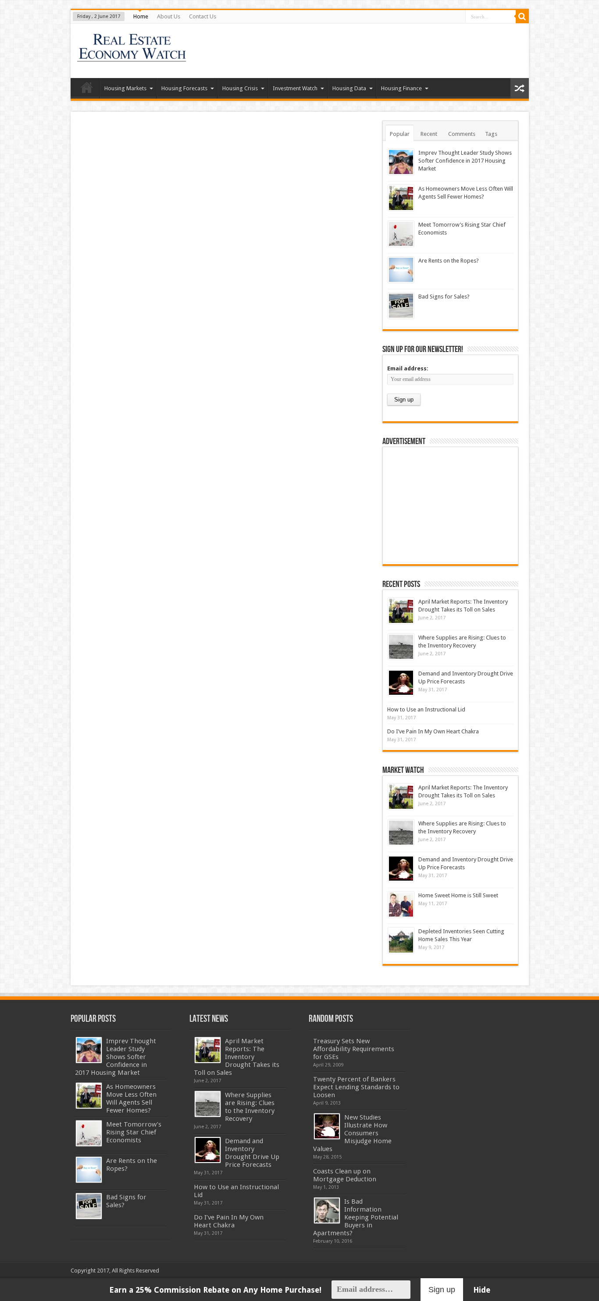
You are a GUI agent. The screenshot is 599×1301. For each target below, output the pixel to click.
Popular (400, 134)
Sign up (441, 1289)
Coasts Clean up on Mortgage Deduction (344, 1175)
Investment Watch (295, 88)
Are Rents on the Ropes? (448, 260)
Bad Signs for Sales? (444, 296)
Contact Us (202, 16)
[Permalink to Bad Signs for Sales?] (401, 306)
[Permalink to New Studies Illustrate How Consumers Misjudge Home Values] (327, 1126)
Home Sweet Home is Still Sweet (458, 895)
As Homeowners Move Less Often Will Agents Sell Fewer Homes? (131, 1098)
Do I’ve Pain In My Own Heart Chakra (433, 731)
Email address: (407, 368)
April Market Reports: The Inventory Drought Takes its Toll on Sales (236, 1057)
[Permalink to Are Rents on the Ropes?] (401, 270)
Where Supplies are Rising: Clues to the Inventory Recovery (250, 1107)
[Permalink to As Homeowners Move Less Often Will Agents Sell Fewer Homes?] (401, 198)
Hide (481, 1289)
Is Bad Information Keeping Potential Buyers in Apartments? (355, 1217)
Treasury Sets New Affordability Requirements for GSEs (353, 1049)
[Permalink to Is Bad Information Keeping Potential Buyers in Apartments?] (327, 1210)
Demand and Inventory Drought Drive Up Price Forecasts (252, 1153)
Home (140, 16)
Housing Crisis (240, 88)
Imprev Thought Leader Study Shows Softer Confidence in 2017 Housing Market (465, 160)
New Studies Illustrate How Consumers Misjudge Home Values (352, 1133)
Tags (491, 134)
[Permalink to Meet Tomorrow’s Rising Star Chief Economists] (401, 234)
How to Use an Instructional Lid (426, 709)
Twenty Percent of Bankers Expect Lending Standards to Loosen (356, 1087)
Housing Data (349, 88)
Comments (461, 134)
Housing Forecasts (184, 88)
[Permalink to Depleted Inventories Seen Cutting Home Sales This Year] (401, 940)
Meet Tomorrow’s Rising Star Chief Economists (133, 1132)
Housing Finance (401, 88)
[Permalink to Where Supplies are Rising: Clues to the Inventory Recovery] (401, 647)
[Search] (522, 16)
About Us (168, 16)
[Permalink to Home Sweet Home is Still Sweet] (401, 904)
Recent (429, 134)
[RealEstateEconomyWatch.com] (132, 56)
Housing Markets (125, 88)
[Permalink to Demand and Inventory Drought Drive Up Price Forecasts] (401, 683)
